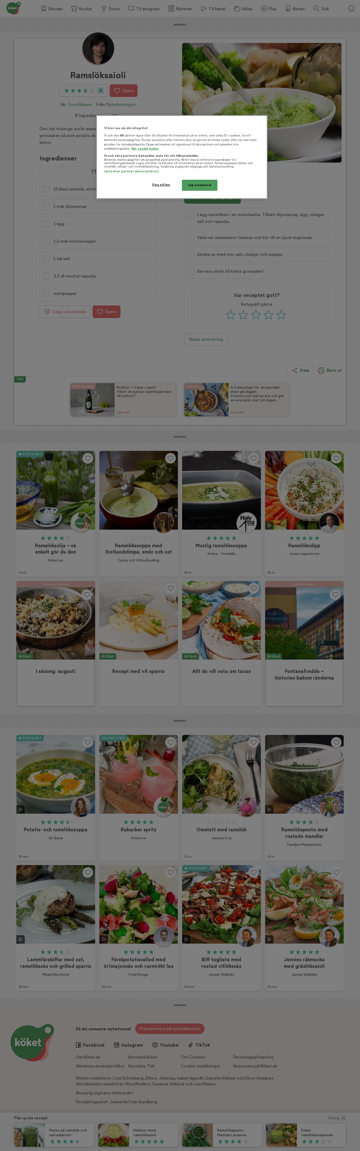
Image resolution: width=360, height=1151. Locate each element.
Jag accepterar (200, 185)
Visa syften (161, 185)
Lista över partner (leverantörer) (131, 171)
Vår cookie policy (145, 148)
